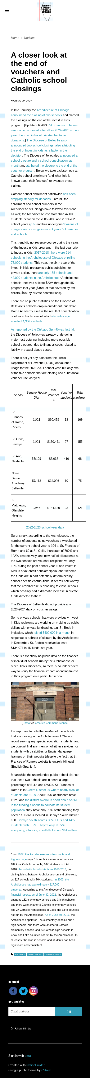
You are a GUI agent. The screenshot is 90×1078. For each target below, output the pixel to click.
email (28, 1055)
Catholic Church (53, 954)
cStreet (46, 1070)
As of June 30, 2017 (57, 914)
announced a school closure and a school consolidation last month (44, 160)
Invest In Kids (35, 954)
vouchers (20, 954)
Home (15, 38)
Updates (29, 38)
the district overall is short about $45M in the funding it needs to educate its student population (44, 805)
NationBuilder (35, 1065)
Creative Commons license (51, 723)
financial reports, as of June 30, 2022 (33, 894)
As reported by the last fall (42, 329)
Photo (26, 723)
